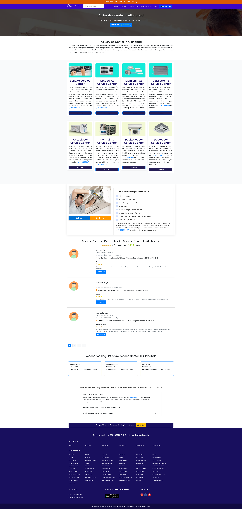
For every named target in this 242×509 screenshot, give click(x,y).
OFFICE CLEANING (73, 471)
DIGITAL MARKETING (124, 480)
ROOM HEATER (123, 460)
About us (123, 6)
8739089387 (75, 108)
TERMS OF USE (156, 445)
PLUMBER (87, 466)
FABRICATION (122, 474)
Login (155, 6)
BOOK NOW (80, 113)
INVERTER (87, 457)
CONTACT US (122, 445)
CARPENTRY (122, 463)
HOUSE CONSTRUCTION (158, 474)
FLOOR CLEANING (106, 469)
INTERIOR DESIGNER (74, 477)
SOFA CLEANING (140, 471)
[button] (76, 370)
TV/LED (87, 463)
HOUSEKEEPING (123, 469)
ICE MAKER (71, 457)
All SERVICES (72, 483)
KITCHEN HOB (105, 457)
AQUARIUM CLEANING (141, 466)
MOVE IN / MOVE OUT (158, 469)
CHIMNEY (104, 454)
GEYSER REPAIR (156, 457)
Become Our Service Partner (144, 6)
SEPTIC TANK (105, 471)
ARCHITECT (88, 474)
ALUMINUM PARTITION (74, 474)
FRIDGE (154, 454)
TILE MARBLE (155, 477)
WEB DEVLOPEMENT (157, 480)
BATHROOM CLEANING (158, 466)
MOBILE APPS (139, 480)
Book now (100, 218)
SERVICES (88, 445)
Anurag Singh (102, 282)
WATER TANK (155, 471)
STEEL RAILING (89, 480)
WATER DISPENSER (73, 463)
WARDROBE (122, 466)
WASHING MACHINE (141, 460)
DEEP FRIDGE (122, 454)
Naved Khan (101, 250)
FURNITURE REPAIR (73, 466)
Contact (131, 6)
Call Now (79, 218)
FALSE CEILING (139, 474)
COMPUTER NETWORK (108, 480)
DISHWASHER (139, 454)
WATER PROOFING (73, 480)
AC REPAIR (71, 454)
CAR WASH (72, 469)
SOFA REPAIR (105, 466)
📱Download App (166, 6)
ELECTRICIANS (139, 463)
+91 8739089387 (77, 494)
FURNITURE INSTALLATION (159, 463)
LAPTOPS (121, 457)
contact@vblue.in (77, 497)
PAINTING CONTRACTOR (125, 477)
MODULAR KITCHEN (90, 477)
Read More (101, 272)
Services (116, 6)
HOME (70, 445)
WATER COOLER (156, 460)
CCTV (87, 454)
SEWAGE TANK (123, 471)
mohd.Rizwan (102, 313)
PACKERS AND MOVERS (108, 477)
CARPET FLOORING (107, 474)
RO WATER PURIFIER (107, 460)
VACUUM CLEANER (107, 463)
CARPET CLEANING (90, 469)
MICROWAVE (139, 457)
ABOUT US (105, 445)
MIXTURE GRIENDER (90, 460)
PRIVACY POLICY (140, 445)
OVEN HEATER (72, 460)
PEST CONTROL (89, 471)
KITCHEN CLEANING (141, 469)
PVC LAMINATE (139, 477)
